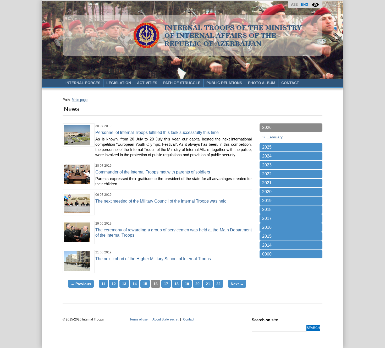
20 (197, 284)
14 (135, 284)
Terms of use (139, 319)
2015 (267, 236)
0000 (267, 254)
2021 (267, 183)
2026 (267, 127)
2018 (267, 209)
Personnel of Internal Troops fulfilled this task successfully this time (157, 132)
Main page (79, 100)
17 (166, 284)
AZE (294, 5)
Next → (237, 284)
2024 (267, 156)
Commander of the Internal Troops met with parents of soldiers (152, 172)
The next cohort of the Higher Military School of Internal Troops (153, 259)
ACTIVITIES (147, 83)
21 (208, 284)
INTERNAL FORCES (82, 83)
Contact (188, 319)
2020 (267, 191)
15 (145, 284)
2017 (267, 218)
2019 (267, 200)
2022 (267, 174)
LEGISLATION (118, 83)
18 (176, 284)
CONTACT (290, 83)
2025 (267, 147)
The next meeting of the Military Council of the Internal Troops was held (161, 201)
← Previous (81, 284)
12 (114, 284)
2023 (267, 165)
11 (103, 284)
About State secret (165, 319)
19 (187, 284)
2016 (267, 227)
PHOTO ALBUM (261, 83)
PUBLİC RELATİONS (224, 83)
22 (218, 284)
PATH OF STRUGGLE (181, 83)
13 (124, 284)
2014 (267, 245)
